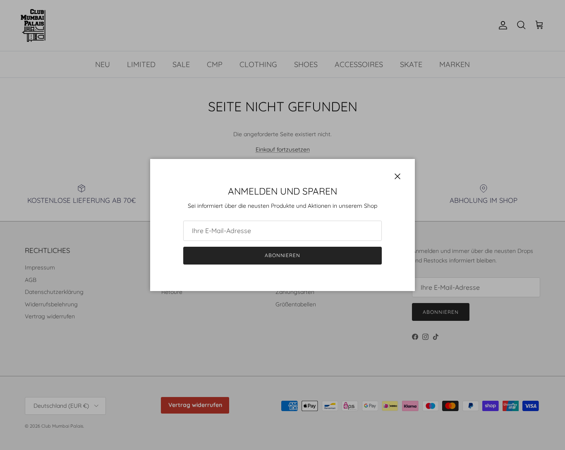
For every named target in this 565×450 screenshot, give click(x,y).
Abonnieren (283, 255)
